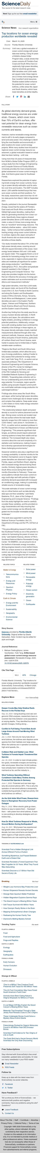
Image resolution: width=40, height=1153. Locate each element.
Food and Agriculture (11, 936)
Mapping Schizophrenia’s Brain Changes (19, 911)
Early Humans (9, 962)
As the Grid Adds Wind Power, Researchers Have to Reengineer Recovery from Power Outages (20, 801)
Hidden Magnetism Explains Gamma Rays (20, 897)
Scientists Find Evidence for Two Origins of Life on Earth (20, 1034)
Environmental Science (11, 618)
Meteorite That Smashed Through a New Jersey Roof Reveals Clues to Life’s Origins (20, 1011)
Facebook (9, 1084)
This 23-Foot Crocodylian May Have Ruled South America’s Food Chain (20, 991)
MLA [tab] (17, 675)
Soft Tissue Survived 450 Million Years (18, 904)
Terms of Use (34, 1123)
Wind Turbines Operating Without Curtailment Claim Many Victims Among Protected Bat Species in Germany (18, 777)
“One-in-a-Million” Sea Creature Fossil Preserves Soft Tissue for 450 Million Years (20, 985)
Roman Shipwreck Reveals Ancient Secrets (20, 890)
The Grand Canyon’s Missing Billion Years (20, 901)
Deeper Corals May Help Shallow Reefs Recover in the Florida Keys (18, 709)
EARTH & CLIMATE (8, 944)
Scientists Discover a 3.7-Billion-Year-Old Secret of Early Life (18, 871)
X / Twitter (9, 1087)
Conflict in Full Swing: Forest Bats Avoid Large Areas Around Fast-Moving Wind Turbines (19, 731)
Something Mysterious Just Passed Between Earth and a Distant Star (19, 856)
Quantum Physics (9, 588)
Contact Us (9, 1113)
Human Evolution (10, 965)
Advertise (34, 1120)
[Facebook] (13, 96)
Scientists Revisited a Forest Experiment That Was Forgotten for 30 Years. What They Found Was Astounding (20, 864)
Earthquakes (8, 954)
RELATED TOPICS (9, 564)
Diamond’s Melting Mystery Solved (17, 918)
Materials (5, 632)
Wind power (30, 573)
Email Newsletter (11, 1063)
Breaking (5, 881)
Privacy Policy (6, 1123)
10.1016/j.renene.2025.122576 (16, 663)
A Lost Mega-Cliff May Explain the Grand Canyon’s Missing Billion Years (19, 1006)
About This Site (6, 1120)
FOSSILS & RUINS (7, 958)
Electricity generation (30, 595)
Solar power (31, 569)
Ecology (6, 947)
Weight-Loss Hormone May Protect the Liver (20, 886)
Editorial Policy (20, 1123)
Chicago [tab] (33, 675)
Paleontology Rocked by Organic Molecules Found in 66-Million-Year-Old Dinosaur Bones (20, 1027)
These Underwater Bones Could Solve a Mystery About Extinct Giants (19, 1017)
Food (5, 933)
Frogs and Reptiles (10, 940)
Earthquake (30, 604)
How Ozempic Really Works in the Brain (19, 908)
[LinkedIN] (25, 96)
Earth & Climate (9, 598)
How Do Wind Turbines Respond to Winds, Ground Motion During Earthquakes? (20, 822)
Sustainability (11, 609)
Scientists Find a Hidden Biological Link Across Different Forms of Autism (17, 850)
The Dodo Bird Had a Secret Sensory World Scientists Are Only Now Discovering (20, 1039)
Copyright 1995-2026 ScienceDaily (18, 1126)
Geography (10, 613)
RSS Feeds (9, 1067)
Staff (16, 1120)
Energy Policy (11, 593)
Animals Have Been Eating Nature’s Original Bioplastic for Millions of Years (18, 996)
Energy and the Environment (12, 604)
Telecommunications (12, 575)
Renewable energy (30, 578)
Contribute (24, 1120)
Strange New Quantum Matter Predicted (19, 894)
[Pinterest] (21, 96)
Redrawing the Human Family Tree (17, 915)
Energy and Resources (10, 582)
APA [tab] (24, 675)
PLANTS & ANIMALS (8, 929)
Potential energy (29, 584)
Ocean (28, 600)
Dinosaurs (7, 969)
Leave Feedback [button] (11, 1109)
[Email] (28, 96)
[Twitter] (17, 96)
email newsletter (30, 13)
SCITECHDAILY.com (17, 844)
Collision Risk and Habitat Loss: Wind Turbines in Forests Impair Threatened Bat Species (19, 754)
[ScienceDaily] (16, 4)
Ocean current (31, 590)
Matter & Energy (9, 570)
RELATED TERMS (29, 564)
